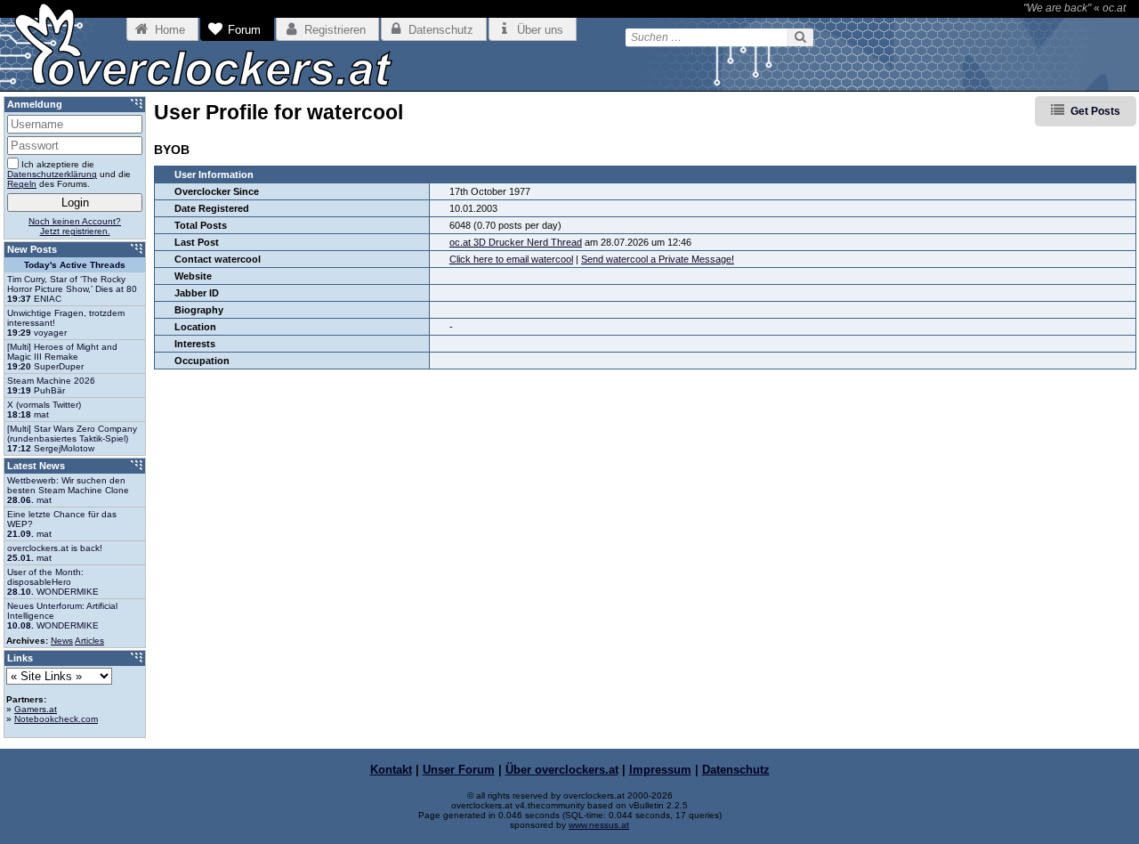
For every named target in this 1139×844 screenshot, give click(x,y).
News (62, 640)
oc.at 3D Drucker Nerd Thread (515, 242)
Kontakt (391, 769)
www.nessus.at (599, 825)
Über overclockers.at (561, 769)
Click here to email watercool (511, 259)
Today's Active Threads (74, 265)
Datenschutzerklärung (52, 174)
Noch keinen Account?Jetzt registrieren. (74, 226)
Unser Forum (459, 769)
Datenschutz (736, 769)
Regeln (21, 184)
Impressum (660, 769)
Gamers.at (35, 709)
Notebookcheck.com (56, 719)
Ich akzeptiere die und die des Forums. (69, 174)
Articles (89, 640)
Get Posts (1095, 111)
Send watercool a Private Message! (657, 259)
